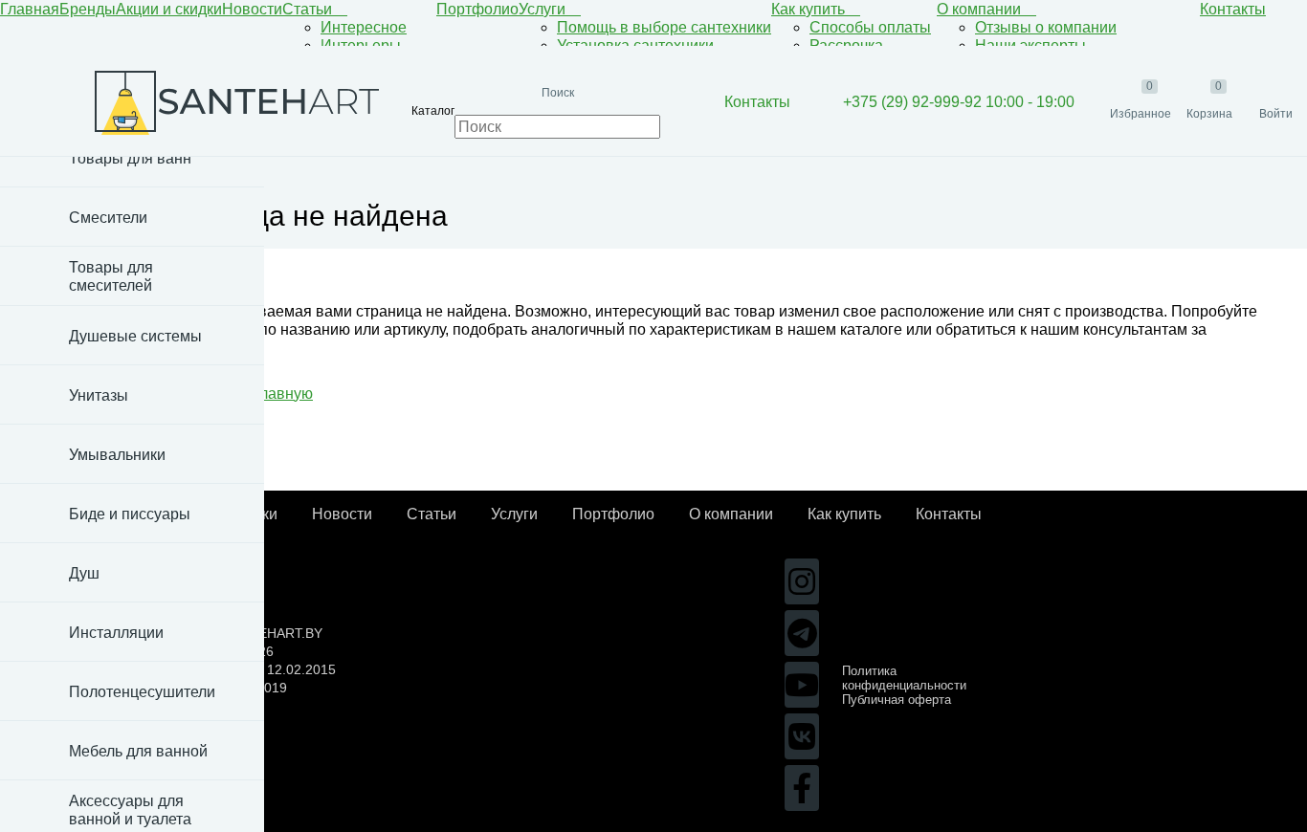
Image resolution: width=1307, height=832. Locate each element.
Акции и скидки (169, 9)
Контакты (1233, 9)
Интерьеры (361, 45)
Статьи (309, 9)
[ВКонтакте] (802, 736)
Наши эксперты (1030, 45)
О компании (981, 9)
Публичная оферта (896, 699)
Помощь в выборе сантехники (664, 27)
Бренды (87, 9)
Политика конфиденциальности (904, 678)
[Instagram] (802, 581)
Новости (252, 9)
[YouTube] (802, 685)
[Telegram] (802, 633)
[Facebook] (802, 788)
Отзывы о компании (1046, 27)
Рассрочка (846, 45)
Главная (29, 9)
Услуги (544, 9)
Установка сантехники (635, 45)
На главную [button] (271, 393)
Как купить (810, 9)
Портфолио (477, 9)
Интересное (364, 27)
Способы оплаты (870, 27)
